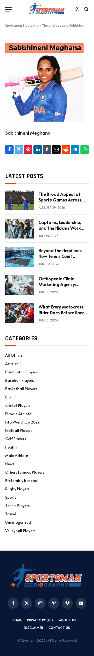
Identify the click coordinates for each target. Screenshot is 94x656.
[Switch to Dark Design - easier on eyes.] (77, 9)
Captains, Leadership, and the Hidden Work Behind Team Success (60, 228)
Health (11, 447)
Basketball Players (21, 388)
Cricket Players (18, 405)
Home (17, 620)
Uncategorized (18, 522)
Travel (10, 513)
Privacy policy (40, 620)
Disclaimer (33, 627)
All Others (14, 355)
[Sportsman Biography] (47, 9)
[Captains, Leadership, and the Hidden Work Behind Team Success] (19, 228)
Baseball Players (19, 380)
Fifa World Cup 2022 (22, 422)
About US (68, 620)
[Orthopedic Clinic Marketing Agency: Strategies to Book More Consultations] (19, 285)
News (9, 463)
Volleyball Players (20, 530)
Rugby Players (17, 488)
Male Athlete (16, 455)
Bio (8, 397)
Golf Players (15, 438)
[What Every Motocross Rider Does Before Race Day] (19, 313)
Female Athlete (18, 413)
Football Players (18, 430)
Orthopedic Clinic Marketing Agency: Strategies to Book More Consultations (63, 287)
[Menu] (8, 9)
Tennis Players (17, 505)
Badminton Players (21, 371)
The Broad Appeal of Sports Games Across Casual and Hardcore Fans (60, 203)
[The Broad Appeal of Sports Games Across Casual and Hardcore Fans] (19, 200)
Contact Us (59, 627)
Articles (12, 363)
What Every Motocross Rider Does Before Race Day (61, 312)
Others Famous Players (24, 472)
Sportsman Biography (21, 25)
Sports (10, 497)
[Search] (86, 9)
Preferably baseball (22, 480)
